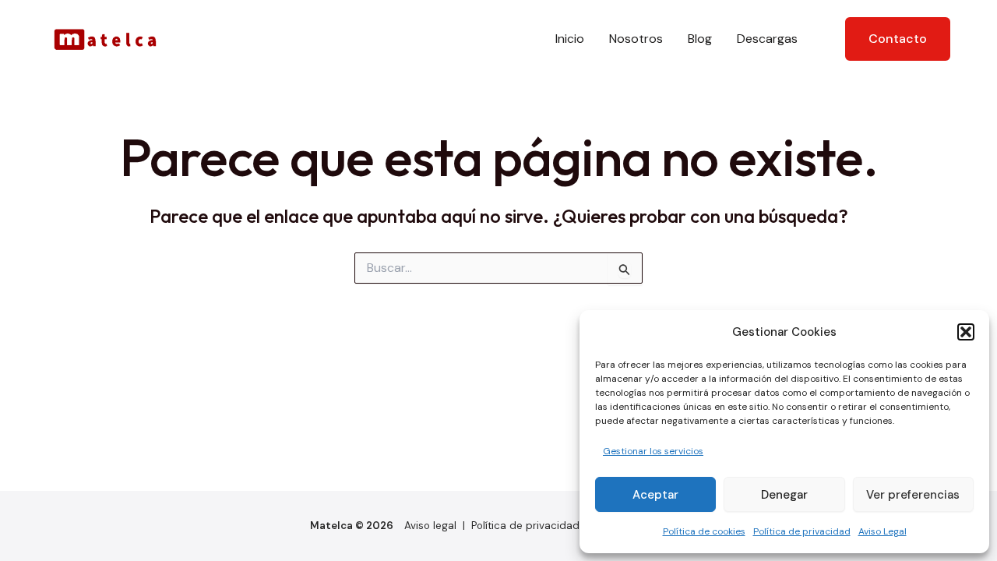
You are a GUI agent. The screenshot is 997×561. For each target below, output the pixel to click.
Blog (700, 38)
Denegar (784, 495)
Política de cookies (704, 531)
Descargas (767, 38)
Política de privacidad (802, 531)
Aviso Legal (882, 531)
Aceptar (655, 495)
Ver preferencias (913, 495)
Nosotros (636, 38)
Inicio (569, 38)
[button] (966, 332)
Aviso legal (430, 525)
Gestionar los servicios (653, 451)
